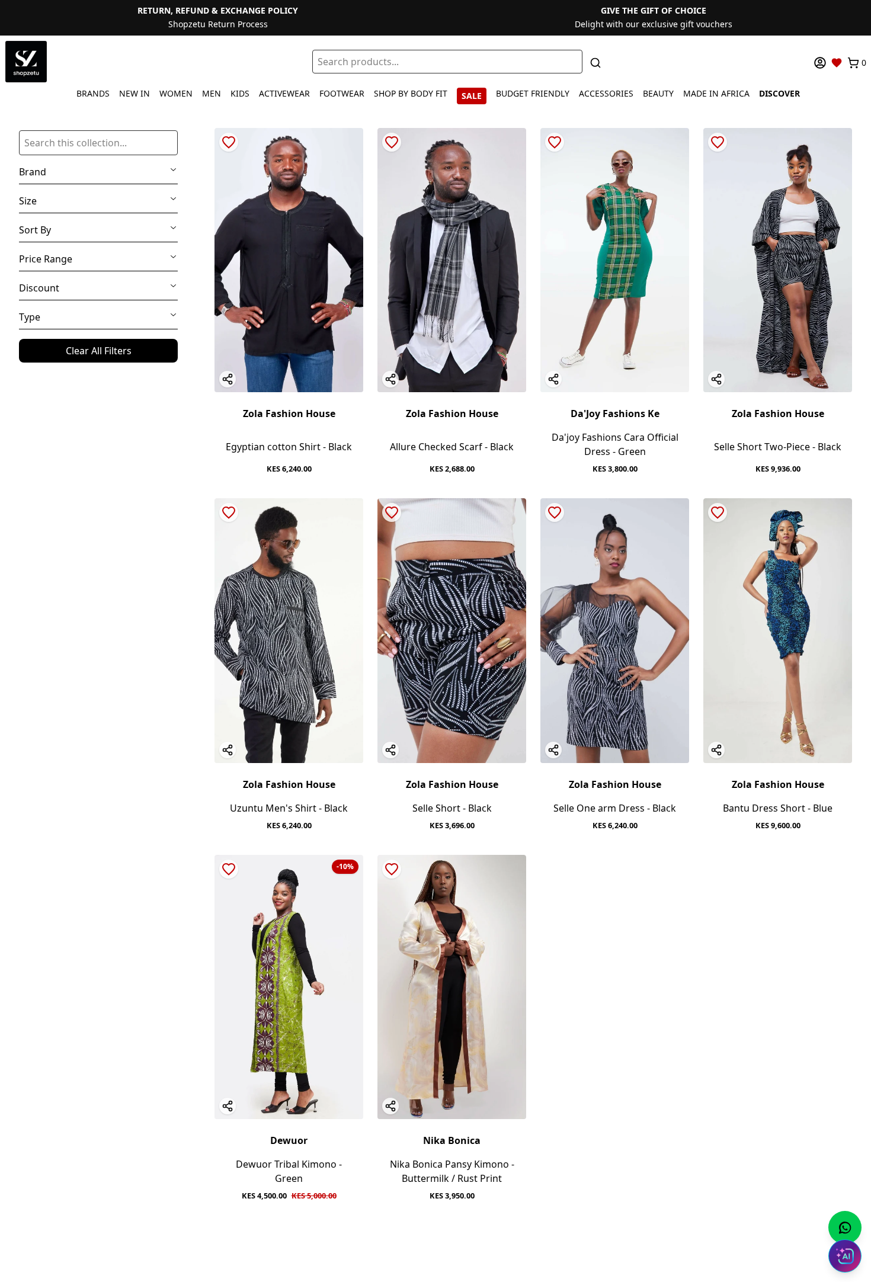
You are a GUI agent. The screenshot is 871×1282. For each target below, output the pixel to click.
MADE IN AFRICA (716, 93)
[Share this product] (227, 379)
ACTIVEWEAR (284, 93)
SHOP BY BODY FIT (410, 93)
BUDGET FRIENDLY (532, 93)
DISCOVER (779, 93)
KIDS (239, 93)
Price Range (45, 258)
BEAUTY (658, 93)
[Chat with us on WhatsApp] (845, 1227)
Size (28, 200)
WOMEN (176, 93)
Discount (39, 287)
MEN (211, 93)
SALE (472, 95)
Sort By (35, 229)
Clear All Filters (99, 350)
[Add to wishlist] (228, 142)
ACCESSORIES (606, 93)
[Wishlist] (837, 63)
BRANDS (93, 93)
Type (29, 316)
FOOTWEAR (341, 93)
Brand (32, 171)
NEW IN (134, 93)
